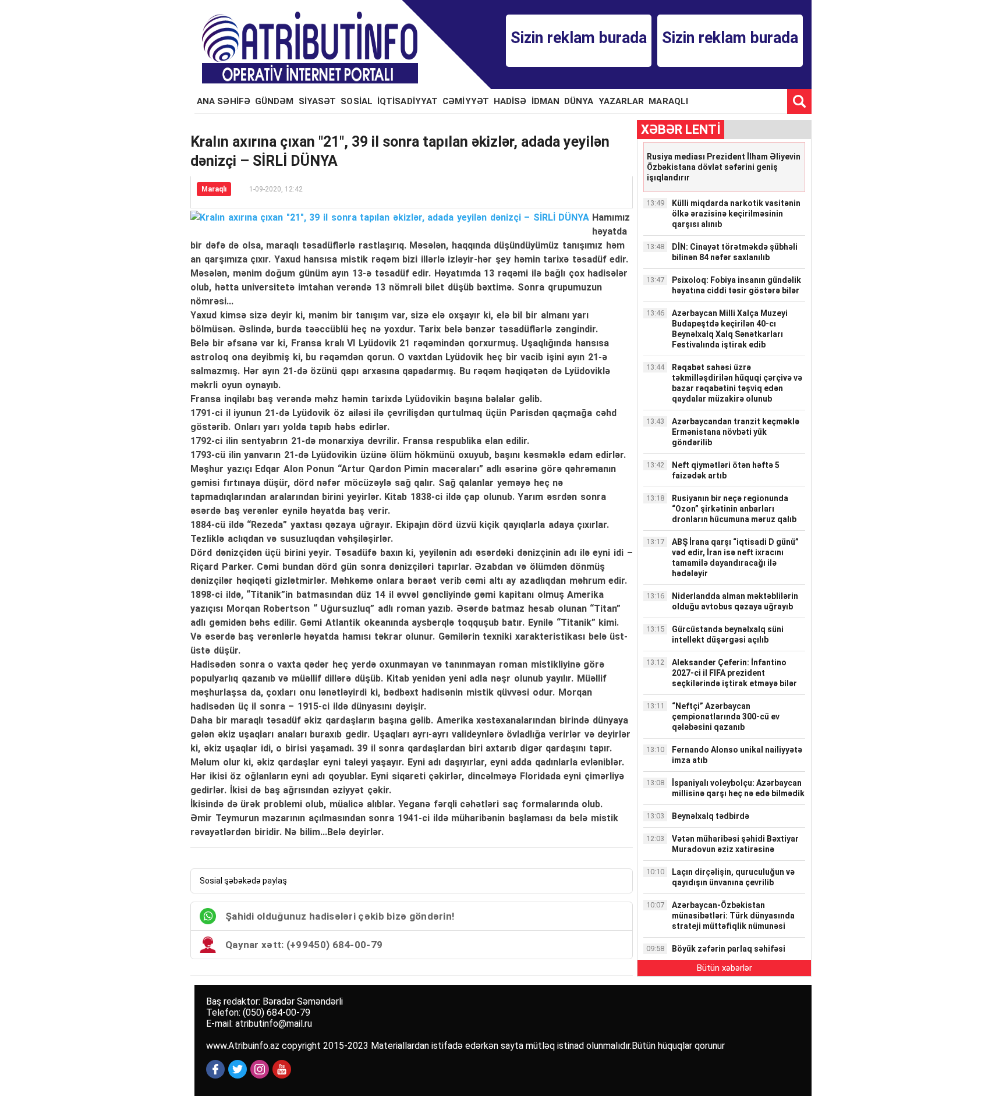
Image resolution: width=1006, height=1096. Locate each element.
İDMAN (546, 101)
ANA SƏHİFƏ (223, 101)
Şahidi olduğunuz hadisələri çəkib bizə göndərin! (340, 916)
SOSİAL (357, 101)
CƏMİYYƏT (465, 101)
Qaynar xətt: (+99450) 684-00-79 (303, 944)
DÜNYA (579, 101)
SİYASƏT (317, 101)
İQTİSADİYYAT (407, 101)
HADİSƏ (510, 101)
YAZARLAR (621, 101)
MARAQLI (668, 101)
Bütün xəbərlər (724, 968)
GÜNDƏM (274, 101)
